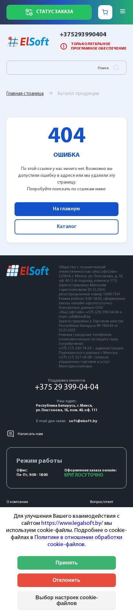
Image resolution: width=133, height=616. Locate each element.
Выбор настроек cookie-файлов (67, 600)
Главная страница (25, 93)
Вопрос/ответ (101, 502)
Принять (67, 562)
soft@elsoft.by (83, 421)
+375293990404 (83, 35)
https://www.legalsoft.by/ (72, 523)
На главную (66, 209)
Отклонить (66, 580)
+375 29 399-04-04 (66, 388)
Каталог (67, 226)
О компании (17, 502)
